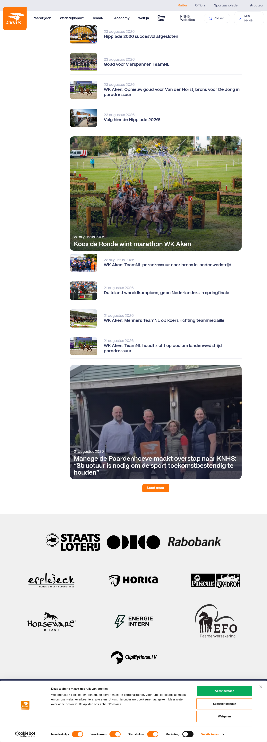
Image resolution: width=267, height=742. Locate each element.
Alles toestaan (224, 690)
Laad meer (155, 487)
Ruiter (182, 5)
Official (200, 5)
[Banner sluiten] (261, 686)
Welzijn (143, 18)
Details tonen (210, 734)
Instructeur (255, 5)
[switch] (115, 734)
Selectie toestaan (224, 703)
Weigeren (224, 716)
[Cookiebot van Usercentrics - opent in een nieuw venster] (25, 734)
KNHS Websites (187, 18)
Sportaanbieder (226, 5)
